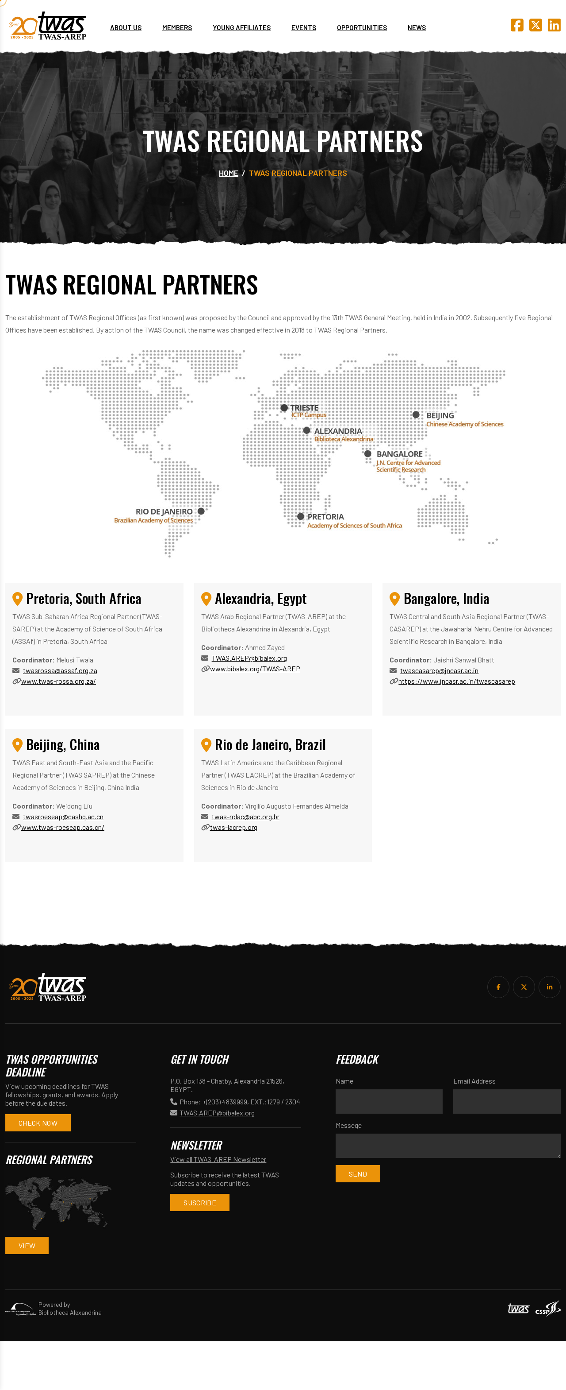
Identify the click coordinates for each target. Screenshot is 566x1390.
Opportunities (362, 27)
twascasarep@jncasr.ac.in (439, 670)
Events (303, 27)
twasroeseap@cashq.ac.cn (63, 816)
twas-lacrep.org (233, 827)
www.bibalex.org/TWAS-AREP (255, 668)
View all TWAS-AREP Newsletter (218, 1159)
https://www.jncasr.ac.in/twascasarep (456, 681)
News (417, 27)
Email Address (474, 1080)
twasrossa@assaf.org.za (60, 670)
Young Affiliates (242, 27)
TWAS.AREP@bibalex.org (249, 658)
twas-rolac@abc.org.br (245, 816)
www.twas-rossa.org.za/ (58, 681)
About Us (126, 27)
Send (358, 1173)
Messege (349, 1125)
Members (177, 27)
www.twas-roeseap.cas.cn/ (62, 827)
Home (228, 173)
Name (344, 1080)
